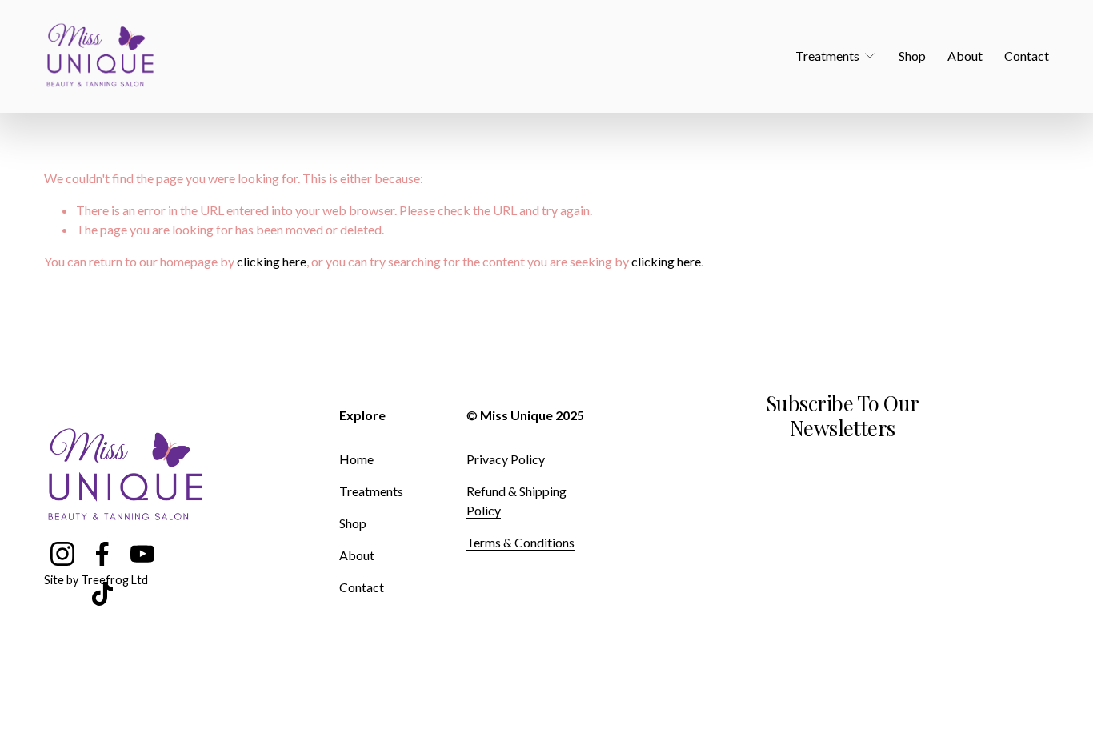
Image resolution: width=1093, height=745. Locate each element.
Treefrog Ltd (114, 580)
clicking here (271, 261)
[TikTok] (102, 594)
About (965, 55)
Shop (912, 55)
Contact (1026, 55)
